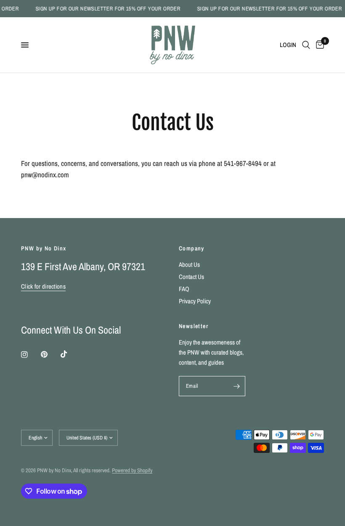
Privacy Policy (195, 301)
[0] (318, 45)
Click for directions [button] (43, 286)
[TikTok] (70, 354)
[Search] (306, 45)
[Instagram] (30, 354)
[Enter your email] (236, 386)
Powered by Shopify (132, 470)
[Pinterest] (50, 354)
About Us (189, 264)
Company (191, 248)
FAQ (184, 288)
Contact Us (191, 276)
